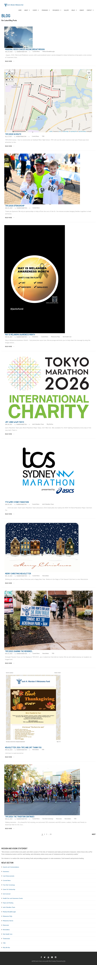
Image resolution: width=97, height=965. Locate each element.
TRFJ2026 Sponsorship (14, 205)
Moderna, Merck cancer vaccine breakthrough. (25, 49)
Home (20, 10)
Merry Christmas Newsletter (18, 573)
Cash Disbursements (8, 876)
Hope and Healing (8, 903)
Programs (45, 10)
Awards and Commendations (11, 867)
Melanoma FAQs (7, 916)
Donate (82, 10)
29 (50, 834)
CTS (64, 961)
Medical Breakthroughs (9, 912)
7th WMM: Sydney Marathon (17, 502)
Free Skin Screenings (9, 885)
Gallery (66, 10)
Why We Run (6, 947)
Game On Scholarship (9, 889)
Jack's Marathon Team (9, 907)
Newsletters (6, 929)
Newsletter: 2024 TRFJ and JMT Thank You (23, 747)
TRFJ (4, 943)
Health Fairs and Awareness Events (13, 898)
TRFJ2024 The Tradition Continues (19, 816)
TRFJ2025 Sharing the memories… (19, 651)
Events (35, 10)
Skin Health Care (7, 934)
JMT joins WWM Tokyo (14, 422)
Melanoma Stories (8, 921)
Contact (89, 10)
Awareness (6, 871)
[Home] (14, 5)
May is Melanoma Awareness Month (20, 334)
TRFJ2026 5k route (13, 134)
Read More (8, 61)
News (73, 10)
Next (94, 834)
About (26, 10)
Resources (56, 10)
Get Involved (6, 894)
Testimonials (6, 938)
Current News (7, 880)
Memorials (6, 925)
